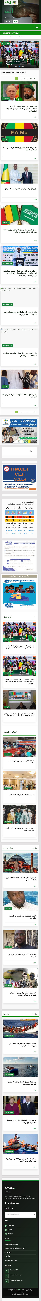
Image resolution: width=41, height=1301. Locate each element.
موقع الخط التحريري (13, 1203)
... (27, 78)
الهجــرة (20, 1014)
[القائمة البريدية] (34, 1214)
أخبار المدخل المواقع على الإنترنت (15, 1248)
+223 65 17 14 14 (16, 1275)
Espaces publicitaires (11, 1244)
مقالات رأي (20, 848)
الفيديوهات (8, 1252)
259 (31, 78)
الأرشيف (7, 1256)
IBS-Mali (18, 1290)
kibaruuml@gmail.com (16, 1280)
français (8, 21)
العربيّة (15, 21)
